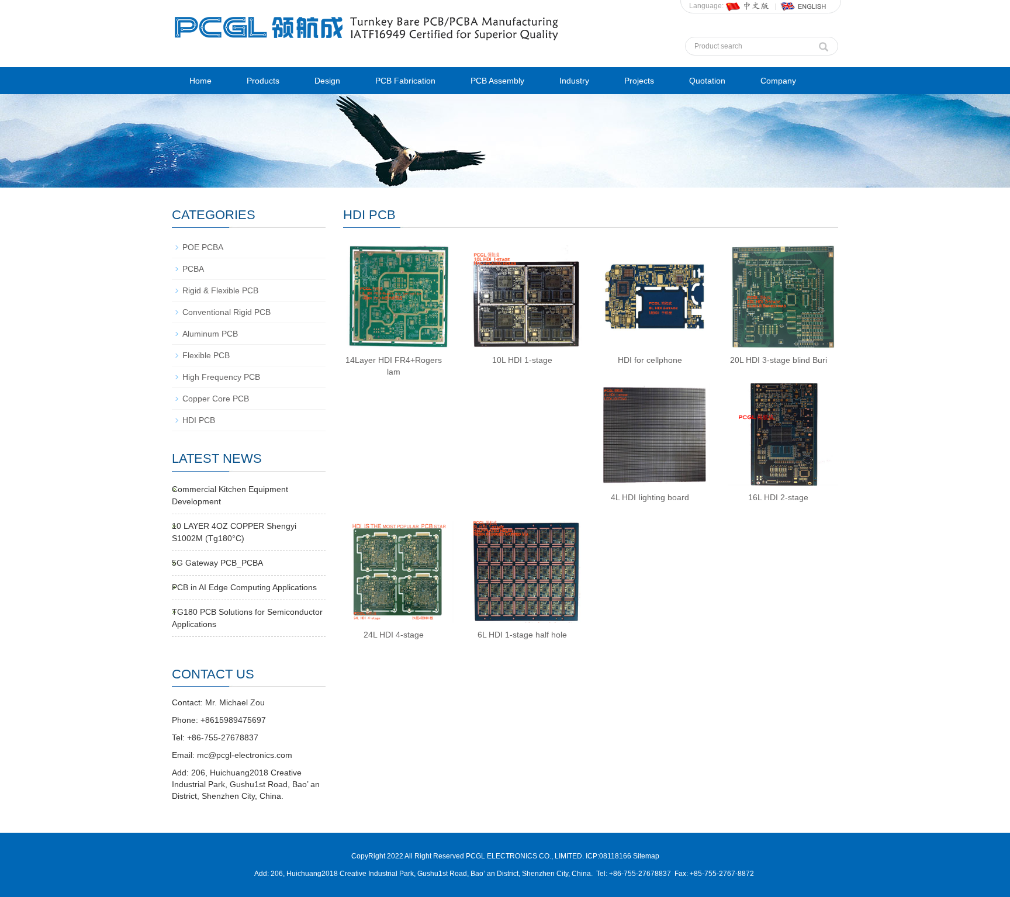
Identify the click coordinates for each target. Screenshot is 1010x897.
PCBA (193, 268)
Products (263, 80)
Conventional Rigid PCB (226, 312)
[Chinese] (748, 6)
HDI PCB (198, 420)
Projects (639, 80)
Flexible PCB (206, 355)
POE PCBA (202, 247)
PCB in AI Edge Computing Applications (244, 587)
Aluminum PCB (210, 333)
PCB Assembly (497, 80)
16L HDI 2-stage (778, 497)
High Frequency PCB (221, 377)
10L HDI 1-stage (522, 360)
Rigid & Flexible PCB (220, 290)
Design (327, 80)
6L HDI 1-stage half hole (522, 634)
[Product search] (824, 44)
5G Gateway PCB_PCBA (217, 562)
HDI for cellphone (650, 360)
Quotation (707, 80)
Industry (574, 80)
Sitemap (646, 856)
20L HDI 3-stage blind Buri (778, 360)
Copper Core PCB (215, 398)
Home (200, 80)
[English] (803, 6)
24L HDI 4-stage (394, 634)
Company (778, 80)
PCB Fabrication (405, 80)
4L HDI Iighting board (650, 497)
